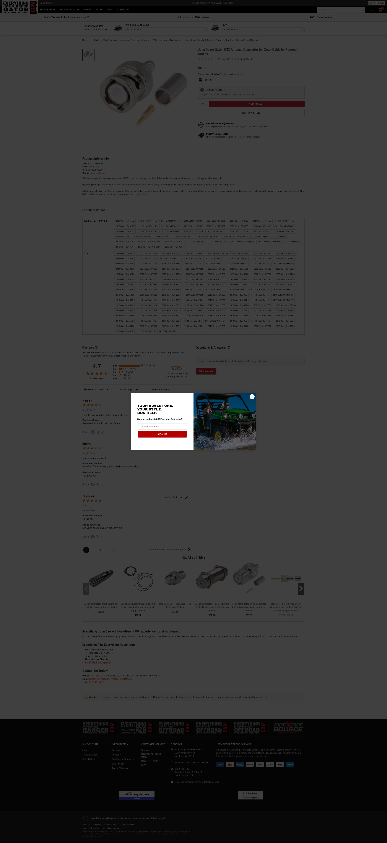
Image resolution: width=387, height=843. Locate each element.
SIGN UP (162, 434)
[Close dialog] (252, 396)
